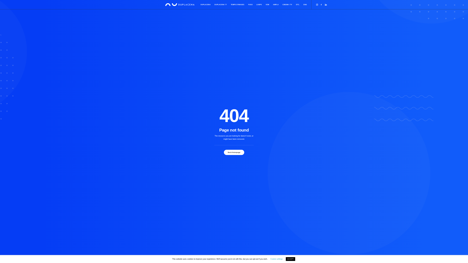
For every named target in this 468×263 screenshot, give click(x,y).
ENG (305, 4)
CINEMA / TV (287, 4)
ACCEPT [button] (290, 259)
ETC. (298, 4)
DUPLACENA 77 (220, 4)
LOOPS (259, 4)
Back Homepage (234, 152)
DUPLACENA (206, 4)
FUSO (250, 4)
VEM (267, 4)
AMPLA (276, 4)
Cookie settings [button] (276, 259)
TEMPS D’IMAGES (237, 4)
